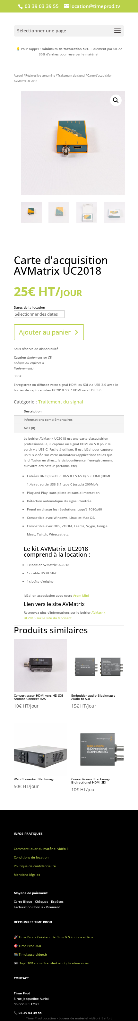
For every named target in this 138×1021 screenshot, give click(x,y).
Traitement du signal (71, 75)
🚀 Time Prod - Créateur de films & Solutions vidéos (53, 937)
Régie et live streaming (40, 75)
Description (32, 411)
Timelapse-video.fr (33, 954)
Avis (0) (29, 428)
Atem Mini (81, 595)
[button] (116, 100)
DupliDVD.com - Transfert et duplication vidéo (54, 963)
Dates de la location (29, 307)
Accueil (18, 75)
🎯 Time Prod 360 (27, 945)
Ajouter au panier (45, 332)
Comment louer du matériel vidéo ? (41, 848)
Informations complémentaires (48, 419)
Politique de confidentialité (35, 866)
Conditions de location (31, 857)
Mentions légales (27, 874)
